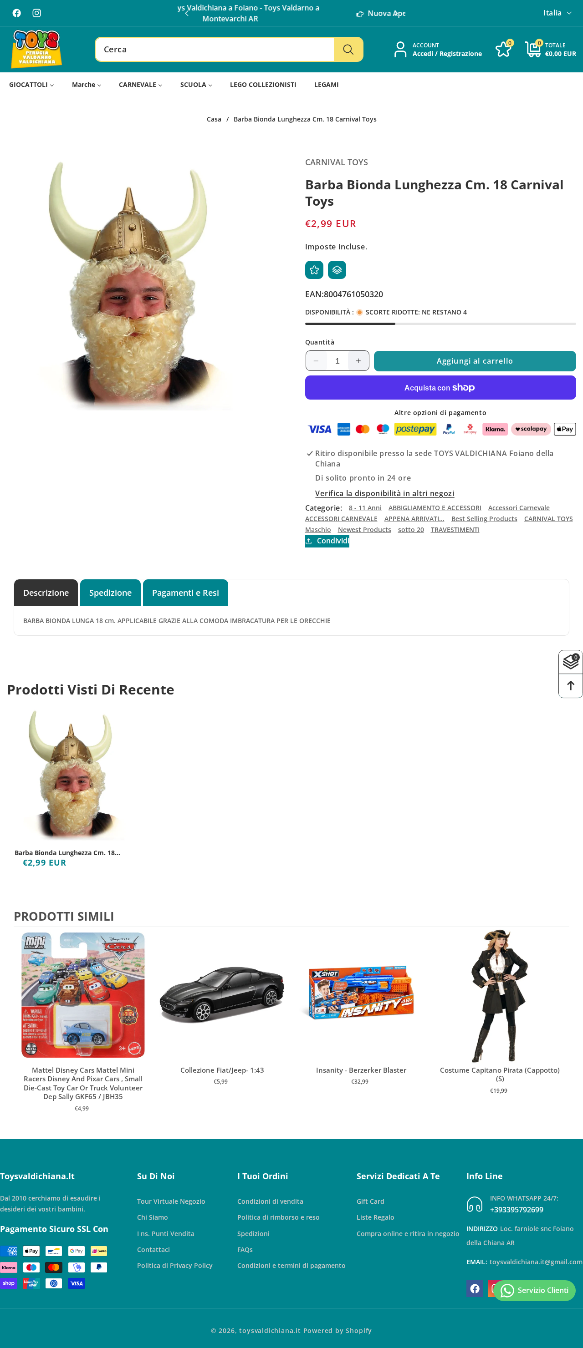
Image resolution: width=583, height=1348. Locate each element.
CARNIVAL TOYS (548, 518)
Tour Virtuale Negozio (171, 1201)
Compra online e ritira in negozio (408, 1233)
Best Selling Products (484, 518)
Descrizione (46, 592)
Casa (214, 119)
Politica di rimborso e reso (278, 1217)
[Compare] (337, 270)
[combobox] (229, 49)
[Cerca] (348, 49)
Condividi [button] (333, 541)
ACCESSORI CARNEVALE (341, 518)
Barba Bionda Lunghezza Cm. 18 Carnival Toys (65, 853)
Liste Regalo (375, 1217)
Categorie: (324, 508)
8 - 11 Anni (365, 508)
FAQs (245, 1249)
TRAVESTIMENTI (455, 529)
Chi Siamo (152, 1217)
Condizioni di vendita (270, 1201)
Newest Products (364, 529)
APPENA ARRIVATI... (414, 518)
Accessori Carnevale (519, 508)
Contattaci (153, 1249)
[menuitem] (31, 84)
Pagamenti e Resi (185, 592)
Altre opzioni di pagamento (440, 412)
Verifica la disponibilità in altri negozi (384, 493)
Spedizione (110, 592)
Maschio (318, 529)
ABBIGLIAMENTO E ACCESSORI (435, 508)
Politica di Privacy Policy (175, 1265)
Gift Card (370, 1201)
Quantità (320, 342)
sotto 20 (411, 529)
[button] (396, 13)
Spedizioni (253, 1233)
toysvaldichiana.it (270, 1330)
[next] (560, 1029)
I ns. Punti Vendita (165, 1233)
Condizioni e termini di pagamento (291, 1265)
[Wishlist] (314, 270)
